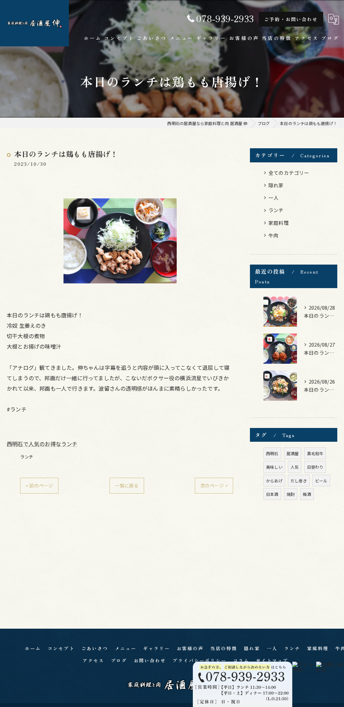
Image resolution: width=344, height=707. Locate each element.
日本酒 (272, 494)
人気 (295, 467)
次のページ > (214, 485)
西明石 (272, 453)
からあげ (274, 480)
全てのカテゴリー (288, 172)
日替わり (315, 467)
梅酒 (307, 494)
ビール (321, 480)
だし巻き (299, 480)
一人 (273, 197)
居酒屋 (293, 453)
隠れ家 (276, 185)
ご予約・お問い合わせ (291, 19)
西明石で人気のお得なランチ (42, 444)
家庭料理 (278, 222)
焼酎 (291, 494)
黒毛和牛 (315, 453)
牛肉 (273, 235)
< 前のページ (39, 485)
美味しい (274, 467)
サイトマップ (272, 660)
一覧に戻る (127, 485)
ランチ (27, 457)
